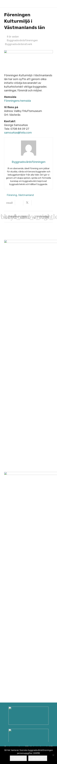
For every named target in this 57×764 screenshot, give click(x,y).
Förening (12, 195)
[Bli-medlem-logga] (28, 738)
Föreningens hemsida (17, 100)
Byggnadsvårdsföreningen (22, 40)
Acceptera (18, 758)
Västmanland (26, 195)
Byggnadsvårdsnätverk (18, 44)
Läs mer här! (37, 758)
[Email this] (9, 202)
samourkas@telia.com (18, 132)
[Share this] (19, 202)
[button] (51, 4)
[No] (53, 755)
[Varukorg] (44, 4)
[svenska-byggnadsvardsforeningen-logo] (9, 3)
